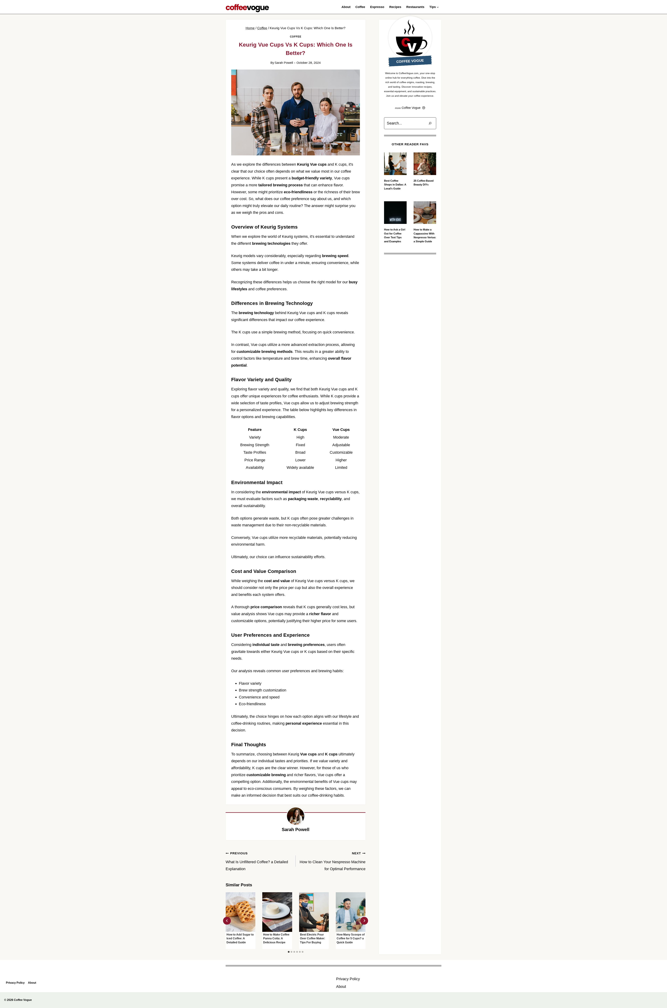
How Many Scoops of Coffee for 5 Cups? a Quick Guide (351, 938)
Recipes (395, 7)
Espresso (377, 7)
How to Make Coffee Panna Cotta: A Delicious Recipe (276, 938)
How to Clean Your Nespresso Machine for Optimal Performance (332, 861)
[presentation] (240, 912)
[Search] (430, 123)
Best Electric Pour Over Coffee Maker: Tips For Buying (312, 938)
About (346, 7)
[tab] (289, 952)
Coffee (360, 7)
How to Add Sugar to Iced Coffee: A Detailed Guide (240, 938)
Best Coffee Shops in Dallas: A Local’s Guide (395, 184)
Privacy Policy (15, 982)
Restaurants (415, 7)
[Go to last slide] (227, 921)
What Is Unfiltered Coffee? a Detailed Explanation (257, 861)
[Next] (364, 921)
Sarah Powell (284, 62)
